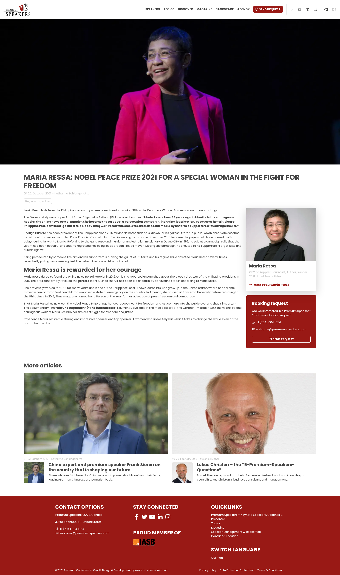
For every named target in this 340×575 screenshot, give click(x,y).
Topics (168, 9)
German (217, 558)
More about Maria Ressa (271, 285)
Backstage (225, 9)
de (334, 9)
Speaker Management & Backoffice (236, 532)
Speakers (152, 9)
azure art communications (152, 570)
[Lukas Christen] (182, 472)
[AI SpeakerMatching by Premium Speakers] (307, 9)
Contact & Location (224, 536)
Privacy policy (207, 570)
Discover (185, 9)
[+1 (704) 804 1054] (291, 9)
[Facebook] (136, 517)
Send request (269, 9)
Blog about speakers (37, 201)
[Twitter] (144, 517)
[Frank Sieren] (34, 472)
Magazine (204, 9)
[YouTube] (152, 517)
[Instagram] (167, 517)
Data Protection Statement (237, 570)
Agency (243, 9)
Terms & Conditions (269, 570)
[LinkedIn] (160, 517)
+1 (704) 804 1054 (268, 322)
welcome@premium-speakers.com (281, 329)
